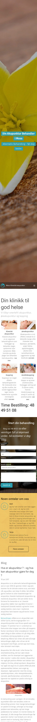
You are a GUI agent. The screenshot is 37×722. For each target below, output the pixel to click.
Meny (34, 285)
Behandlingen (6, 618)
